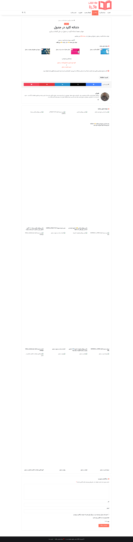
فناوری (80, 13)
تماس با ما (51, 539)
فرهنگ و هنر (88, 13)
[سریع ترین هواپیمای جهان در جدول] (45, 51)
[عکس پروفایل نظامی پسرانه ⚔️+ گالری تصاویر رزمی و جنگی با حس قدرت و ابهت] (33, 169)
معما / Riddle (103, 78)
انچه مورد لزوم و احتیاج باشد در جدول (66, 63)
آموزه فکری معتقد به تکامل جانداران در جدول (33, 470)
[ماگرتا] (100, 5)
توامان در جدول (84, 470)
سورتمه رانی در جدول (104, 470)
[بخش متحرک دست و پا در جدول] (75, 51)
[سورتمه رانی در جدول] (99, 411)
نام (108, 502)
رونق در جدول (62, 470)
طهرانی (97, 93)
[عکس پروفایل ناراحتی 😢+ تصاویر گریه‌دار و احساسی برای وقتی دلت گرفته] (77, 169)
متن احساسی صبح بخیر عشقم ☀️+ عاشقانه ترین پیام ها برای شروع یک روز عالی (99, 124)
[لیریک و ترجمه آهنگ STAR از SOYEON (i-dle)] (99, 290)
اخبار (109, 13)
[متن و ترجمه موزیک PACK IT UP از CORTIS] (55, 169)
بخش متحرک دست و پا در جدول (63, 49)
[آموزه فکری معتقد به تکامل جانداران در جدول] (33, 411)
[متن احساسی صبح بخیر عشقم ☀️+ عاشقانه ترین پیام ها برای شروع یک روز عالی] (99, 116)
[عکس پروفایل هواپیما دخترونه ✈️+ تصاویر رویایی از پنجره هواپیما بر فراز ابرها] (77, 290)
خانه (73, 20)
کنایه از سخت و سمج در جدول (58, 349)
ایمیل (108, 508)
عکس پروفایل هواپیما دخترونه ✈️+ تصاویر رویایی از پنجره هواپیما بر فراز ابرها (78, 349)
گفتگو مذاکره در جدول (94, 49)
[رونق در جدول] (55, 411)
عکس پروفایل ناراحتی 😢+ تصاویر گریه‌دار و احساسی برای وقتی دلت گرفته (77, 228)
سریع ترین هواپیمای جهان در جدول (32, 49)
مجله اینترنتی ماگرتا (59, 539)
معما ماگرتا (82, 36)
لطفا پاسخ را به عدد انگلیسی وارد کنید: (101, 518)
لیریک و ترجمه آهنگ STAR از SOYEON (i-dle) (100, 349)
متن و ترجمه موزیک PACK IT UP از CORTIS (55, 228)
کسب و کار (74, 13)
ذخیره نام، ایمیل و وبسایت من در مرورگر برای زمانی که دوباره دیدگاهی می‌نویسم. (90, 515)
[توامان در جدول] (77, 411)
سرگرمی (95, 13)
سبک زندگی (102, 13)
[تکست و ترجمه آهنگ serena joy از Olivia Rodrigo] (33, 290)
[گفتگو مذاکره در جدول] (105, 51)
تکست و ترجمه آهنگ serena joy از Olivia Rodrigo (34, 349)
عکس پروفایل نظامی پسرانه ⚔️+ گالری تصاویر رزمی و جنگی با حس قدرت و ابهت (34, 228)
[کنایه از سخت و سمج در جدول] (55, 290)
